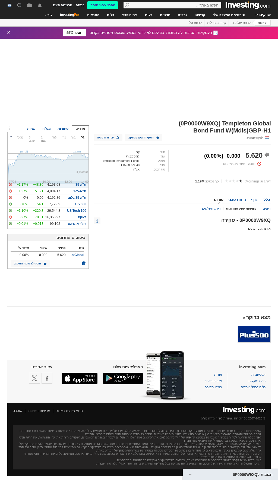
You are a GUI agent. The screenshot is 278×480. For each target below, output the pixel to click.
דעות (148, 15)
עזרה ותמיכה (213, 387)
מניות (31, 129)
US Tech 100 (76, 211)
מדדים (80, 129)
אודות (218, 375)
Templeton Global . (70, 255)
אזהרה (17, 411)
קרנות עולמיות (241, 23)
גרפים (182, 15)
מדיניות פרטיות (39, 411)
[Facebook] (47, 378)
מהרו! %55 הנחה (102, 5)
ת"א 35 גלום (77, 198)
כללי (266, 199)
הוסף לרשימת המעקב (27, 263)
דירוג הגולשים (211, 208)
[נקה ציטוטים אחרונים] (84, 262)
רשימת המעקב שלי (227, 15)
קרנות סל (195, 23)
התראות (93, 15)
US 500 (80, 204)
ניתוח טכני (129, 15)
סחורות (63, 129)
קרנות (262, 23)
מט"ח (46, 129)
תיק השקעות (257, 381)
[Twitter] (34, 378)
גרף (254, 199)
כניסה (80, 5)
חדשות (165, 15)
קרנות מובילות (216, 23)
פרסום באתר (213, 381)
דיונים (267, 208)
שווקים (265, 14)
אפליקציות (258, 375)
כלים (110, 15)
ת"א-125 (79, 191)
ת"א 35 (80, 185)
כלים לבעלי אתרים (253, 387)
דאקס (82, 217)
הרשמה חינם (62, 5)
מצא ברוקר (258, 317)
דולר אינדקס (77, 224)
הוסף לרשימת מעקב (141, 137)
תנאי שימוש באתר (69, 411)
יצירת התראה (105, 137)
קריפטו (200, 15)
